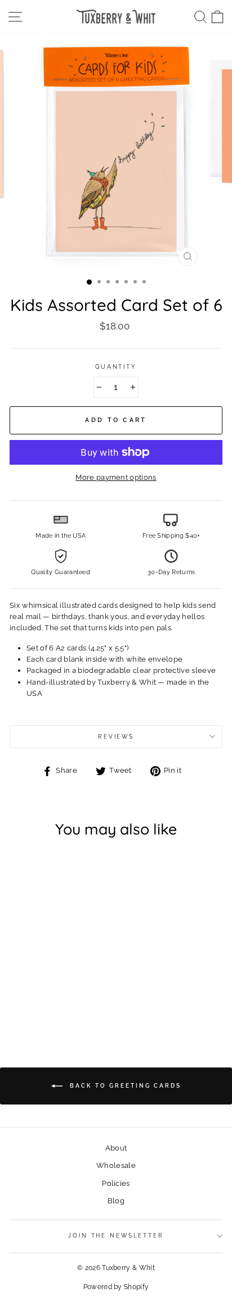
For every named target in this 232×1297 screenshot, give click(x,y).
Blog (116, 1201)
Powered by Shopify (116, 1287)
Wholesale (116, 1165)
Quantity (116, 367)
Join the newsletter (116, 1235)
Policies (116, 1183)
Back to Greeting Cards (124, 1086)
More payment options (115, 477)
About (116, 1148)
